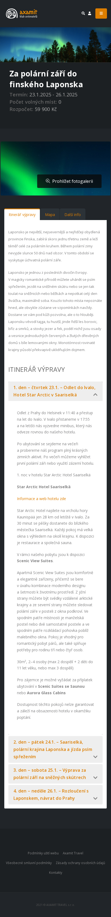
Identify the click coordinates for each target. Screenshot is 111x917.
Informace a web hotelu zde (41, 498)
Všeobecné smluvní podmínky (29, 863)
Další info (72, 214)
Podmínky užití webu (43, 853)
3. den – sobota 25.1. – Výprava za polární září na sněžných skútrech (49, 773)
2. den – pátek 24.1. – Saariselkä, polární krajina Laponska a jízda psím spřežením (52, 749)
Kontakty (55, 872)
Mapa (50, 214)
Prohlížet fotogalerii (71, 181)
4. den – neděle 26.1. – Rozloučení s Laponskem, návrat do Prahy (51, 794)
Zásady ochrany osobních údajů (80, 863)
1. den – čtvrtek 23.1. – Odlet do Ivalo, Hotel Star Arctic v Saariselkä (54, 391)
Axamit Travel (73, 853)
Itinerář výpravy (22, 214)
